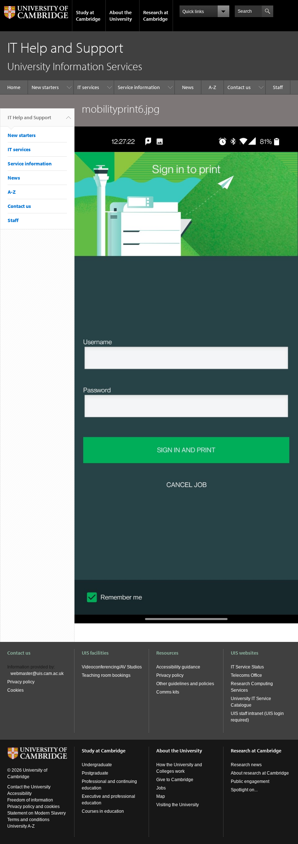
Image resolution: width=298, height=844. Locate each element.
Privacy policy (21, 681)
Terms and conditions (28, 819)
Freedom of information (30, 800)
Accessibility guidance (178, 667)
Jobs (161, 788)
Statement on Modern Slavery (36, 813)
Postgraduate (95, 773)
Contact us (239, 87)
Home (13, 87)
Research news (246, 764)
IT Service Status (247, 667)
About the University (120, 15)
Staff (278, 87)
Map (160, 796)
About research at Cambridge (260, 773)
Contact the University (29, 786)
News (188, 87)
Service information (139, 87)
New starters (45, 87)
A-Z (212, 87)
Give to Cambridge (174, 779)
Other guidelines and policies (185, 683)
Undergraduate (97, 764)
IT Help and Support (29, 117)
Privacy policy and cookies (33, 806)
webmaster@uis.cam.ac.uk (37, 673)
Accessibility (19, 793)
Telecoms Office (246, 675)
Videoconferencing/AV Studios (112, 667)
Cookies (15, 690)
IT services (88, 87)
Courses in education (103, 811)
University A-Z (21, 826)
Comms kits (167, 692)
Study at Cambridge (88, 15)
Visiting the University (177, 804)
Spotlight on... (244, 789)
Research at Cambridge (155, 15)
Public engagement (250, 781)
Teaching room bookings (106, 675)
